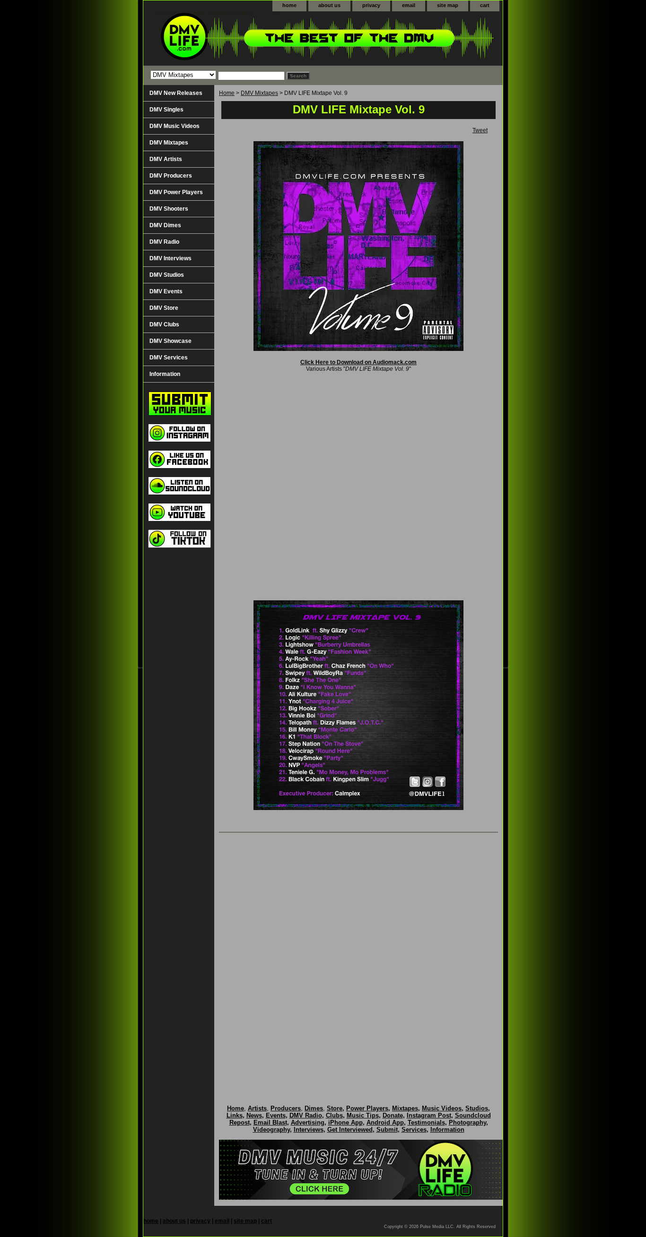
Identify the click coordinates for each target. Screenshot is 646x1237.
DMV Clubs (164, 324)
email (408, 5)
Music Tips (363, 1115)
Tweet (480, 130)
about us (329, 5)
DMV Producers (170, 175)
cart (484, 5)
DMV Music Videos (174, 126)
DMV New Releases (175, 93)
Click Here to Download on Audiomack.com (358, 362)
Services (414, 1129)
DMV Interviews (170, 258)
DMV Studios (166, 275)
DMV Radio (164, 242)
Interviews (308, 1129)
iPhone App (345, 1122)
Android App (385, 1122)
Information (164, 374)
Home (227, 93)
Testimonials (426, 1122)
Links (235, 1115)
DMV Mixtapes (259, 93)
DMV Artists (165, 159)
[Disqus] (358, 959)
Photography (467, 1122)
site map (447, 5)
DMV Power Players (176, 192)
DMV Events (166, 291)
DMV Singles (166, 109)
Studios (476, 1108)
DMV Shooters (168, 208)
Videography (271, 1129)
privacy (371, 5)
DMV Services (168, 357)
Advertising (307, 1122)
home (289, 5)
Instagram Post (429, 1115)
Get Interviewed (350, 1129)
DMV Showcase (170, 341)
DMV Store (163, 308)
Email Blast (270, 1122)
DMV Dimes (165, 225)
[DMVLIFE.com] (261, 38)
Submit (387, 1129)
